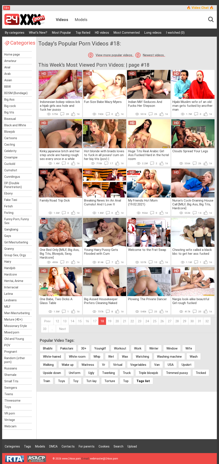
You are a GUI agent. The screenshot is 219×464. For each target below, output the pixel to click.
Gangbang (11, 229)
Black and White (15, 125)
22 (132, 321)
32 (207, 321)
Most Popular (61, 33)
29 (184, 321)
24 (147, 321)
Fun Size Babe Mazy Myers (103, 102)
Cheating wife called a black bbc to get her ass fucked (192, 252)
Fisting (8, 212)
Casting (9, 144)
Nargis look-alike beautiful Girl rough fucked (190, 301)
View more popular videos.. (114, 55)
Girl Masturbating (16, 242)
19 (109, 321)
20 (117, 321)
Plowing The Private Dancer (147, 299)
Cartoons (10, 138)
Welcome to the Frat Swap (147, 250)
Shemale (10, 375)
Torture (109, 381)
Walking (48, 365)
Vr (103, 365)
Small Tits (11, 381)
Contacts (68, 446)
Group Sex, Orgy (15, 255)
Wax (125, 357)
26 (162, 321)
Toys (7, 407)
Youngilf (100, 348)
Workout (120, 348)
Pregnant (10, 351)
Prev (47, 321)
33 (44, 329)
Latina (8, 293)
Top (126, 381)
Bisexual (10, 119)
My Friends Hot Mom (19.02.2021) (143, 202)
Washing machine (169, 357)
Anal (7, 67)
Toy (75, 381)
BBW (7, 86)
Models (81, 19)
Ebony (8, 193)
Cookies (104, 446)
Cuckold (9, 164)
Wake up (68, 365)
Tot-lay (91, 381)
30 (192, 321)
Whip (96, 357)
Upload (132, 446)
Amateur (10, 61)
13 (65, 321)
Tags (27, 446)
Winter (153, 348)
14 (72, 321)
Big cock (10, 106)
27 (169, 321)
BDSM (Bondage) (16, 93)
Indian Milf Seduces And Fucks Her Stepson (145, 104)
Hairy (7, 261)
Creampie (11, 157)
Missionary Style (15, 326)
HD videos (102, 33)
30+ (83, 348)
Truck (127, 373)
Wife (188, 348)
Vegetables (138, 365)
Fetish (8, 206)
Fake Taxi (10, 200)
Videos (62, 19)
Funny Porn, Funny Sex (16, 221)
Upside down (52, 373)
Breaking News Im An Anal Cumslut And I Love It (102, 202)
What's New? (38, 33)
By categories (14, 33)
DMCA (53, 446)
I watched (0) (175, 33)
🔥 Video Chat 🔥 (200, 8)
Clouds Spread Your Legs (190, 151)
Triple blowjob (148, 373)
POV (7, 345)
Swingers (10, 387)
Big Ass (9, 99)
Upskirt (186, 365)
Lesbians (10, 300)
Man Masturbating (17, 313)
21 (124, 321)
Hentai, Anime (13, 281)
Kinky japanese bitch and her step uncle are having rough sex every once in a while (60, 154)
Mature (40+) (13, 319)
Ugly (91, 373)
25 (154, 321)
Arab (7, 73)
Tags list (143, 381)
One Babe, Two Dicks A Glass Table (56, 301)
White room (77, 357)
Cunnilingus (12, 176)
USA (171, 365)
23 (139, 321)
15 (79, 321)
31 (199, 321)
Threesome (12, 400)
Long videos (152, 33)
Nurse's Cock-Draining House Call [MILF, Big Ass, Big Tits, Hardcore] (192, 204)
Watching (142, 357)
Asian (8, 80)
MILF (7, 306)
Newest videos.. (154, 55)
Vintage (9, 420)
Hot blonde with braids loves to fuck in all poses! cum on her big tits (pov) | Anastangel (104, 154)
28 (177, 321)
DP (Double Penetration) (13, 185)
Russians (10, 368)
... (52, 329)
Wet (111, 357)
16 (87, 321)
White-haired (52, 357)
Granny (9, 248)
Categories (12, 446)
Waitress (87, 365)
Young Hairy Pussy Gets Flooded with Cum (101, 252)
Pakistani (66, 348)
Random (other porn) (14, 360)
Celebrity (10, 151)
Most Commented (127, 33)
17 (94, 321)
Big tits (9, 112)
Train (46, 381)
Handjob (9, 268)
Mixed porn (11, 332)
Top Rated (82, 33)
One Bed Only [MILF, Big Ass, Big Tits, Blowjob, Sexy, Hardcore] (59, 253)
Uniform (74, 373)
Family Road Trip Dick (55, 200)
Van (157, 365)
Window (172, 348)
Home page (12, 54)
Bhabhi (47, 348)
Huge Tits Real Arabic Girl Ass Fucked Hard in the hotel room (148, 154)
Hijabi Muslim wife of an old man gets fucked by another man (192, 105)
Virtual (117, 365)
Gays (7, 236)
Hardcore (10, 274)
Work (137, 348)
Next (62, 329)
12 (57, 321)
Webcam (10, 426)
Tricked (201, 373)
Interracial (11, 287)
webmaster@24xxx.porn (104, 458)
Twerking (108, 373)
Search (118, 446)
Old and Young (14, 338)
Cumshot (10, 170)
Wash (194, 357)
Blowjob (9, 131)
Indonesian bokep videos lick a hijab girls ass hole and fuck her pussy (60, 105)
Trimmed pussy (177, 373)
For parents (87, 446)
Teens (8, 394)
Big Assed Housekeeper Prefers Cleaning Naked (101, 301)
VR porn (9, 413)
